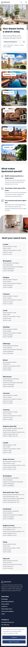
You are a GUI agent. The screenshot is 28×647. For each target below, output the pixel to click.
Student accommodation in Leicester (12, 399)
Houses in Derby (7, 550)
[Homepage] (6, 581)
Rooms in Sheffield (7, 337)
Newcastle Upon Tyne (11, 492)
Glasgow (16, 45)
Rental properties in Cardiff (9, 445)
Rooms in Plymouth (8, 568)
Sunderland (7, 509)
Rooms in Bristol (7, 370)
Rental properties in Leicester (10, 395)
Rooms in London (7, 254)
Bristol (5, 360)
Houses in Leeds (7, 318)
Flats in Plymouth (7, 562)
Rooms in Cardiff (7, 452)
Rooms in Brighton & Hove (9, 535)
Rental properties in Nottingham (11, 478)
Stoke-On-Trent (8, 459)
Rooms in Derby (7, 551)
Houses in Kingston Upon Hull (10, 434)
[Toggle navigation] (26, 2)
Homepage (4, 599)
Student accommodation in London (12, 250)
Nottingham (7, 476)
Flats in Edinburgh (7, 347)
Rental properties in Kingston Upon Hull (13, 428)
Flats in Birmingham (8, 265)
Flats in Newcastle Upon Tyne (10, 496)
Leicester (6, 393)
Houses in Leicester (8, 401)
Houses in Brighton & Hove (9, 533)
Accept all (14, 637)
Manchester (7, 377)
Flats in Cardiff (6, 447)
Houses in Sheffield (7, 335)
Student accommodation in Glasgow (12, 283)
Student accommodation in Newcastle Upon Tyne (14, 498)
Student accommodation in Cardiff (11, 448)
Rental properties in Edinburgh (10, 345)
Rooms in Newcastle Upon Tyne (11, 502)
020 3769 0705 (5, 624)
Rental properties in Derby (9, 544)
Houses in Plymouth (8, 566)
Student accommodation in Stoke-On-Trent (14, 465)
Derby (5, 542)
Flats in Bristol (6, 364)
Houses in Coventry (8, 417)
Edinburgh (6, 344)
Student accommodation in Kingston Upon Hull (14, 432)
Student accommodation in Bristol (11, 366)
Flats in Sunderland (8, 513)
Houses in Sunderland (8, 517)
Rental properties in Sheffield (10, 329)
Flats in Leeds (6, 314)
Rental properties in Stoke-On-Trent (12, 461)
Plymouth (6, 559)
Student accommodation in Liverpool (12, 300)
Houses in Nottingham (8, 483)
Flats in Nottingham (8, 480)
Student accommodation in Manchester (13, 382)
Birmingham (10, 45)
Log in (3, 613)
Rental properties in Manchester (11, 378)
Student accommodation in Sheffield (12, 333)
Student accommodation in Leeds (11, 316)
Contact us (4, 606)
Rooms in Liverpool (8, 303)
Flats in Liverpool (7, 298)
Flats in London (7, 248)
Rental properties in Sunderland (11, 511)
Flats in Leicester (7, 397)
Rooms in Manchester (8, 386)
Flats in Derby (6, 546)
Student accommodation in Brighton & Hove (14, 531)
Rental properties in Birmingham (11, 263)
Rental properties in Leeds (9, 312)
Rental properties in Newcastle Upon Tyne (13, 494)
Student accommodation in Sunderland (13, 515)
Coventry (6, 410)
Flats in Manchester (8, 380)
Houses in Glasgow (8, 285)
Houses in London (7, 252)
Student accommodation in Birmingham (13, 267)
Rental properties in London (10, 246)
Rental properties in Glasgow (10, 279)
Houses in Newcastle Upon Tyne (11, 500)
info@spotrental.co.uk (7, 622)
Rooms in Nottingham (8, 485)
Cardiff (5, 443)
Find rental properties (7, 601)
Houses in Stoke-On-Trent (9, 467)
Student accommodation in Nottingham (13, 481)
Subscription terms (6, 609)
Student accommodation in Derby (11, 548)
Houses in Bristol (7, 368)
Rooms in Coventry (8, 419)
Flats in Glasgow (7, 281)
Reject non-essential (14, 641)
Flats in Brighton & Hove (9, 529)
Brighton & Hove (8, 526)
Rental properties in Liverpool (10, 296)
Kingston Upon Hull (9, 426)
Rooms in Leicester (8, 403)
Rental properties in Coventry (10, 412)
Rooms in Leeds (7, 320)
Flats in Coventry (7, 413)
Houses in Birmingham (8, 268)
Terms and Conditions (7, 611)
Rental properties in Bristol (9, 362)
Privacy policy (5, 604)
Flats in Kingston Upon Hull (10, 430)
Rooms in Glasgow (8, 287)
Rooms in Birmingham (8, 270)
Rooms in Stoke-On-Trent (9, 469)
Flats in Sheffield (7, 331)
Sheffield (9, 46)
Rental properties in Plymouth (10, 560)
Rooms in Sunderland (8, 518)
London (5, 45)
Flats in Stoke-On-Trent (9, 463)
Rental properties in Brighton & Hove (12, 527)
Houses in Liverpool (8, 301)
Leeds (4, 46)
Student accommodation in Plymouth (12, 564)
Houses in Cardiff (7, 450)
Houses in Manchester (8, 384)
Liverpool (21, 45)
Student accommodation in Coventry (12, 415)
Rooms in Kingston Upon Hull (10, 436)
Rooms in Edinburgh (8, 353)
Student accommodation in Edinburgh (12, 349)
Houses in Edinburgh (8, 351)
